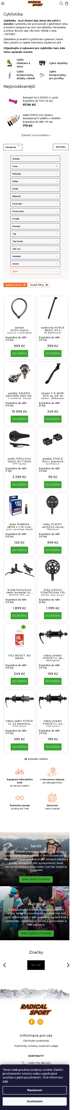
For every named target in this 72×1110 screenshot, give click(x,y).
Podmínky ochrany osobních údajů (36, 1046)
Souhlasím (35, 1101)
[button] (4, 965)
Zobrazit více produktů (35, 135)
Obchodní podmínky (36, 1040)
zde (5, 1081)
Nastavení (34, 1090)
